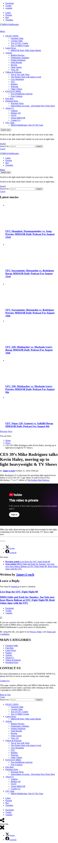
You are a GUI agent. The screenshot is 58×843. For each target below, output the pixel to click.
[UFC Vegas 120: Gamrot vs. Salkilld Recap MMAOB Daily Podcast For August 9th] (32, 407)
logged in (15, 586)
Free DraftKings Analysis (22, 94)
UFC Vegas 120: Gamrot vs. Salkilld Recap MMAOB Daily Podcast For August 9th (29, 425)
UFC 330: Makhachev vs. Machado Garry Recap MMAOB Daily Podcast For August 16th (29, 350)
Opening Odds (17, 38)
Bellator (14, 84)
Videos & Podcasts (13, 72)
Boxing (14, 65)
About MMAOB (18, 118)
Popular (8, 15)
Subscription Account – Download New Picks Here (33, 106)
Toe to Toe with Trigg (20, 74)
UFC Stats (9, 123)
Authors (14, 110)
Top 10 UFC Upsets (19, 43)
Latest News (10, 48)
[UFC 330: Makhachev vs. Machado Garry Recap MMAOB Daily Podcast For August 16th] (32, 331)
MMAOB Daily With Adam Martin (26, 50)
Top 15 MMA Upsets (20, 45)
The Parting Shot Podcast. (38, 480)
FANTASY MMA (13, 91)
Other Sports (16, 67)
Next (10, 431)
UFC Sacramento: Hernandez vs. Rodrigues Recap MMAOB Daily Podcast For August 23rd (29, 273)
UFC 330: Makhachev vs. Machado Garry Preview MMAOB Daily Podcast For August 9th (29, 389)
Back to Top (5, 695)
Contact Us (15, 120)
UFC (13, 82)
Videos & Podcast (13, 660)
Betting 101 (16, 113)
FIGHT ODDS (11, 36)
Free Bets (9, 98)
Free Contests (16, 96)
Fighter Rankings (18, 60)
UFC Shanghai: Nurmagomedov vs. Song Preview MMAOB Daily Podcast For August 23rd (29, 234)
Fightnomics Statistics (20, 57)
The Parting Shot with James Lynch (26, 77)
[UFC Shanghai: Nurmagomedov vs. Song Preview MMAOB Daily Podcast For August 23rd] (32, 214)
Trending (9, 20)
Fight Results (16, 62)
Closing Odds (17, 41)
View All (14, 70)
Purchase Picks (17, 103)
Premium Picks (11, 101)
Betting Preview (18, 55)
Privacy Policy (36, 632)
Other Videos (16, 89)
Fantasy (8, 653)
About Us (9, 108)
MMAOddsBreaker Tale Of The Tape (27, 125)
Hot (7, 17)
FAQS (13, 115)
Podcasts (14, 86)
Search (39, 146)
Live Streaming (17, 79)
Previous (3, 431)
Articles (8, 53)
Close (2, 697)
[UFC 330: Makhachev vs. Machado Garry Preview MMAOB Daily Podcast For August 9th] (32, 369)
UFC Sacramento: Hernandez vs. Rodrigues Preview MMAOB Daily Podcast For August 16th (29, 312)
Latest (8, 13)
